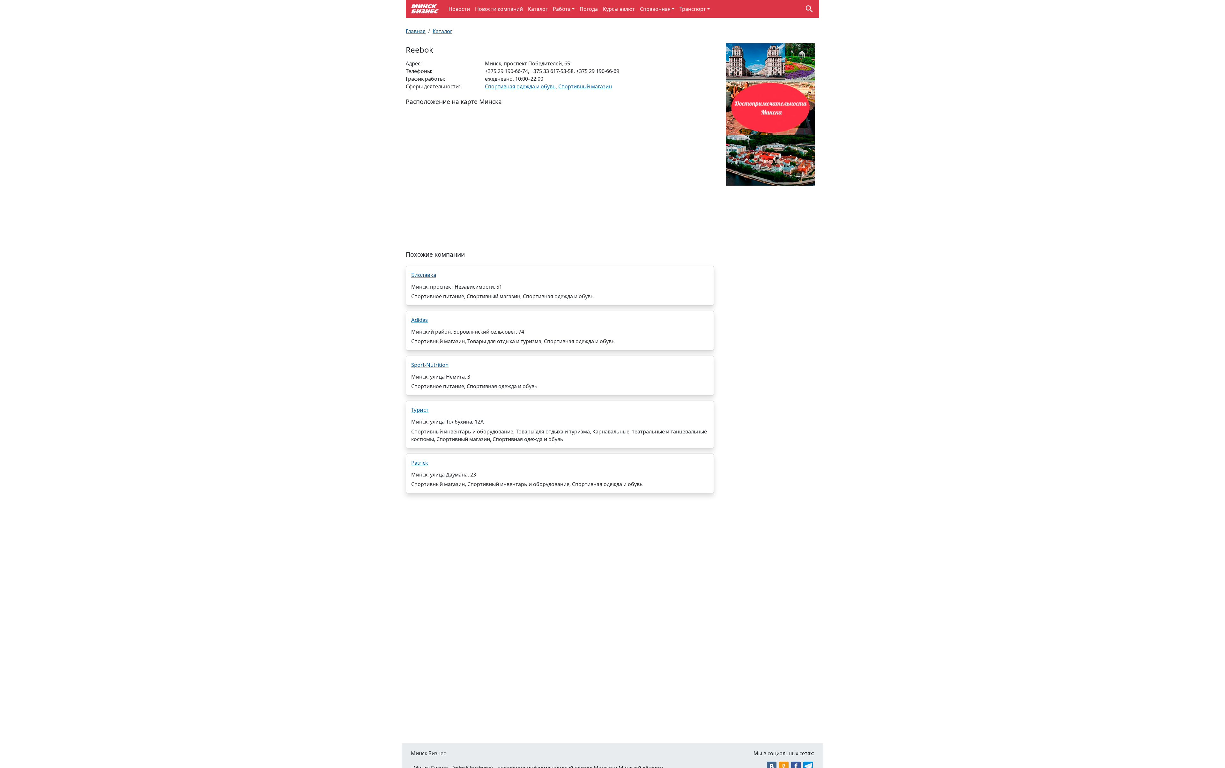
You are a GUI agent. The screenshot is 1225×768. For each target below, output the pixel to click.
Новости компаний (499, 8)
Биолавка (423, 274)
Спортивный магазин (585, 86)
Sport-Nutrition (430, 364)
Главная (416, 31)
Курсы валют (619, 8)
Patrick (419, 462)
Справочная (655, 8)
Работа (562, 8)
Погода (589, 8)
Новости (459, 8)
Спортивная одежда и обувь (520, 86)
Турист (419, 409)
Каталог (538, 8)
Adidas (419, 319)
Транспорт (692, 8)
